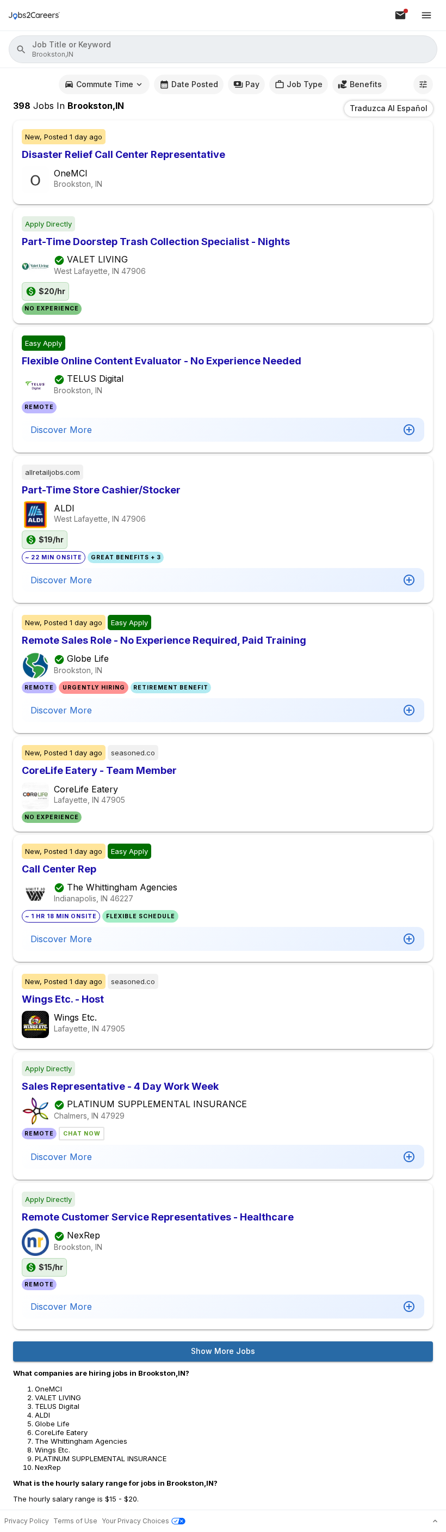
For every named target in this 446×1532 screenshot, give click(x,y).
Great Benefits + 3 (126, 557)
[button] (223, 49)
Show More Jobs (223, 1351)
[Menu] (426, 15)
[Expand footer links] (435, 1521)
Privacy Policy (26, 1521)
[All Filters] (423, 84)
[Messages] (400, 15)
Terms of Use (75, 1521)
